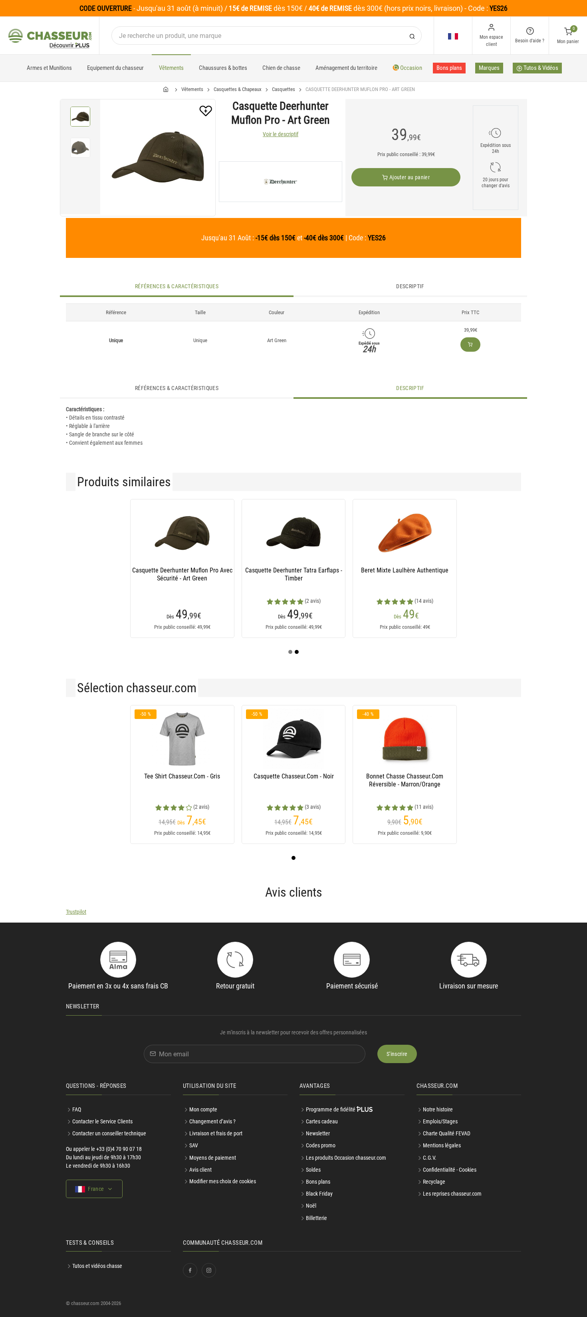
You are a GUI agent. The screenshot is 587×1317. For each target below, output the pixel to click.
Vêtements (171, 67)
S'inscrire (397, 1054)
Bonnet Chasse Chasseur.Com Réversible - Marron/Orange (404, 780)
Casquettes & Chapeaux (238, 89)
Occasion (410, 67)
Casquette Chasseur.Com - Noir (294, 776)
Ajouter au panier (409, 177)
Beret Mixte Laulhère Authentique (404, 570)
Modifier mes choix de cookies (222, 1181)
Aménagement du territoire (346, 67)
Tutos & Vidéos (540, 67)
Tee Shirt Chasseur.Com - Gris (182, 776)
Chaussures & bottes (223, 67)
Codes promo (320, 1145)
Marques (489, 67)
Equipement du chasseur (115, 67)
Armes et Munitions (49, 67)
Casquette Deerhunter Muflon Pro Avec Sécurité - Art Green (182, 574)
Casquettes (283, 89)
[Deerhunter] (280, 181)
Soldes (313, 1169)
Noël (311, 1205)
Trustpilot (76, 912)
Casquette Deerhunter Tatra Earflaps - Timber (293, 574)
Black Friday (319, 1193)
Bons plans (449, 67)
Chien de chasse (281, 67)
